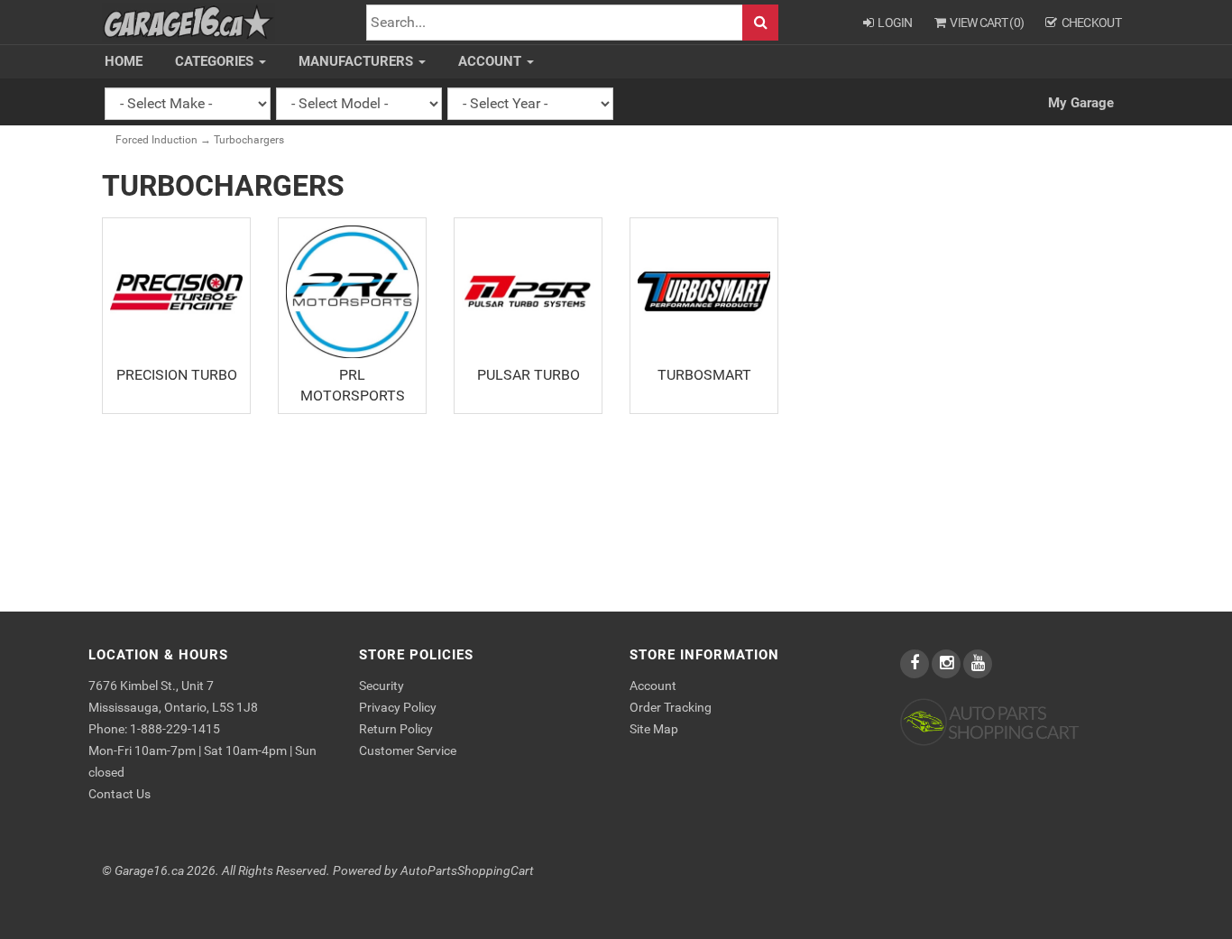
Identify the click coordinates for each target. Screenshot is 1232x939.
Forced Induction (156, 139)
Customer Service (407, 750)
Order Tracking (671, 707)
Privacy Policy (398, 707)
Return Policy (396, 729)
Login (895, 22)
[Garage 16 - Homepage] (188, 21)
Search (760, 23)
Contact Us (119, 794)
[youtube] (977, 664)
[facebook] (916, 664)
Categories (216, 61)
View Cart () (987, 22)
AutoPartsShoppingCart (467, 871)
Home (124, 61)
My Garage (1081, 103)
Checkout (1091, 22)
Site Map (654, 729)
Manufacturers (358, 61)
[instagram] (947, 664)
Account (491, 61)
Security (381, 685)
